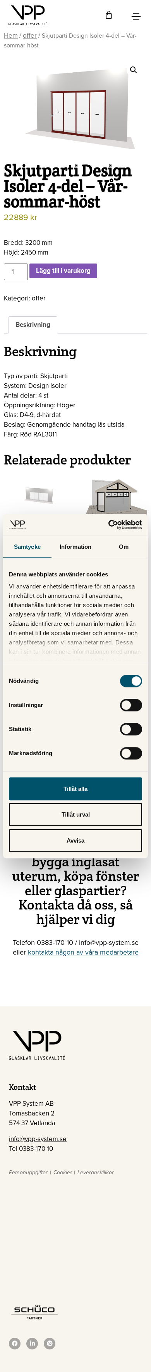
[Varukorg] (109, 14)
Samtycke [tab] (27, 546)
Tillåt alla (75, 788)
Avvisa (75, 840)
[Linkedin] (32, 1343)
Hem (11, 35)
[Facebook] (15, 1343)
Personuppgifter (28, 1172)
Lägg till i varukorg (63, 271)
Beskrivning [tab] (32, 325)
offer (30, 35)
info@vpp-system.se (38, 1139)
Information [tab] (75, 546)
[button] (134, 70)
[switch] (131, 705)
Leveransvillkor (95, 1172)
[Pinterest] (49, 1343)
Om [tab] (124, 546)
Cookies (63, 1172)
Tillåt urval (76, 814)
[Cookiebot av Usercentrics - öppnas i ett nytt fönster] (108, 525)
